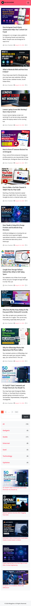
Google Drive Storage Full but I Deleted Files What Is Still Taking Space (13, 271)
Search (26, 417)
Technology (7, 456)
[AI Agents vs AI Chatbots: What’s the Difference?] (15, 577)
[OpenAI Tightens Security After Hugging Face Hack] (15, 503)
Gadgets (6, 430)
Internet (6, 443)
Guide (5, 437)
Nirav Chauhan (8, 45)
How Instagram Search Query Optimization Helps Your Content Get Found (15, 29)
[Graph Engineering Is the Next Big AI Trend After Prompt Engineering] (15, 553)
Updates (6, 462)
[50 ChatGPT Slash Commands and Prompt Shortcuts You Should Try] (15, 478)
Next (16, 412)
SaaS (5, 450)
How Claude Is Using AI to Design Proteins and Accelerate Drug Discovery (13, 227)
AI (4, 424)
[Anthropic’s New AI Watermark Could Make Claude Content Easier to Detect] (15, 528)
